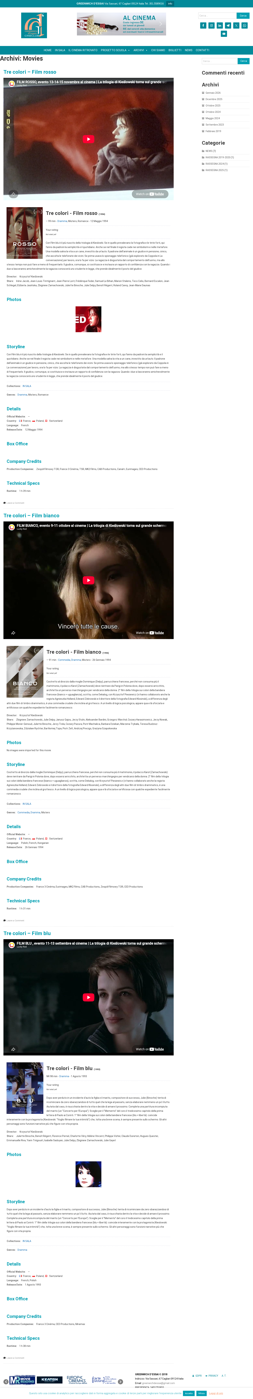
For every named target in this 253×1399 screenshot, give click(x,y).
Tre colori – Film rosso (29, 72)
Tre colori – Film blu (27, 933)
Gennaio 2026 (213, 92)
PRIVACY (213, 1375)
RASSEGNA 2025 (215, 170)
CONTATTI (202, 50)
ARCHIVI (139, 50)
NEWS (188, 50)
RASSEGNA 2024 (215, 163)
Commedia (64, 660)
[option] (22, 1380)
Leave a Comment (15, 503)
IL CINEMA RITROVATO (82, 50)
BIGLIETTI (174, 50)
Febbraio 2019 (213, 131)
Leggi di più (216, 1393)
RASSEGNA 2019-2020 (218, 157)
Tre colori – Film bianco (31, 515)
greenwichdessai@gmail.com (158, 1383)
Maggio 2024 (213, 118)
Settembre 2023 (215, 124)
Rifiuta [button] (201, 1393)
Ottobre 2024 (213, 112)
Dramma (62, 221)
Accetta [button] (189, 1393)
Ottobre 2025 (213, 105)
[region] (121, 24)
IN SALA (60, 50)
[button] (82, 24)
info (170, 3)
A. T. (224, 1375)
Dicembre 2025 (214, 99)
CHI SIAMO (158, 50)
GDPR (199, 1375)
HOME (47, 50)
